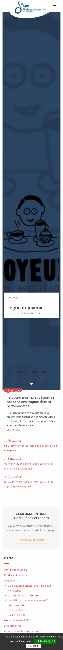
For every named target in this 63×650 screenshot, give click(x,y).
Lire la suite (13, 429)
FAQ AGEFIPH (16, 615)
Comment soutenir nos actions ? (23, 631)
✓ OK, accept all (45, 641)
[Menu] (54, 6)
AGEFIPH (10, 580)
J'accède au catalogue (31, 539)
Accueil (13, 297)
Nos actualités (12, 625)
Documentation (17, 610)
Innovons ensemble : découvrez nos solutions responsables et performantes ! (30, 401)
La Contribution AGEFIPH (23, 595)
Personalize (33, 646)
